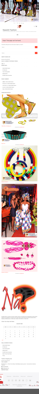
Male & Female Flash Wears (7, 353)
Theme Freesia (24, 384)
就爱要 (4, 81)
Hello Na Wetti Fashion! (6, 68)
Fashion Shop (9, 376)
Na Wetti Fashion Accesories (7, 75)
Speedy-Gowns (5, 73)
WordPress (20, 386)
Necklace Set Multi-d (5, 272)
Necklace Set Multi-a (5, 181)
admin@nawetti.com (5, 368)
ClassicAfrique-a (4, 237)
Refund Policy (29, 376)
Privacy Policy (23, 376)
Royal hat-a (3, 143)
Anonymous (4, 83)
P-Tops (4, 355)
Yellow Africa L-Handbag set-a (6, 125)
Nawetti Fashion (10, 30)
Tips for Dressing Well (6, 71)
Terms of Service (16, 376)
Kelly (3, 88)
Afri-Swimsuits (5, 69)
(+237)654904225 (5, 366)
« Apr (2, 340)
